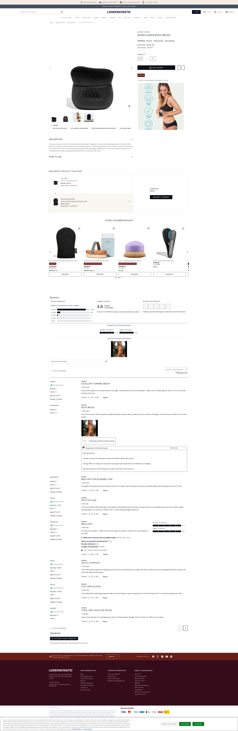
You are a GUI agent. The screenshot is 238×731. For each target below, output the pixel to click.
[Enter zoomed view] (129, 106)
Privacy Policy (112, 676)
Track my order (85, 690)
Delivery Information (87, 683)
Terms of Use (88, 729)
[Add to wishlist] (181, 67)
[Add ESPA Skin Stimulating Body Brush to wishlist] (114, 228)
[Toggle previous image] (50, 68)
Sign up (111, 656)
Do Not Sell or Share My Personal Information (59, 685)
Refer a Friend (139, 687)
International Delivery (87, 685)
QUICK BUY (65, 274)
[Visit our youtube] (166, 656)
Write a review (158, 41)
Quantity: (141, 54)
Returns (83, 681)
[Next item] (187, 252)
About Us (138, 674)
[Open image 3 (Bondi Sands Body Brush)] (77, 117)
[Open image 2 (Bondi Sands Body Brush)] (65, 117)
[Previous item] (50, 252)
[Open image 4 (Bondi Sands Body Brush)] (88, 117)
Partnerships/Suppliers (142, 685)
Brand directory (140, 678)
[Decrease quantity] (140, 58)
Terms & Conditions (114, 674)
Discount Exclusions (87, 678)
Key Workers (138, 690)
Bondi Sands (71, 22)
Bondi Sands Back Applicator (163, 261)
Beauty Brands (60, 22)
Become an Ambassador (142, 692)
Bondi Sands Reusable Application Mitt (63, 261)
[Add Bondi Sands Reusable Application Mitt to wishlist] (79, 228)
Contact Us (84, 687)
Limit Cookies (185, 724)
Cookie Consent (54, 682)
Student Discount (140, 694)
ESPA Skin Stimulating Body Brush (96, 261)
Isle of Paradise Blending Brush (129, 261)
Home (51, 22)
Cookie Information (114, 678)
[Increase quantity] (153, 58)
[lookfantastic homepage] (119, 12)
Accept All (198, 724)
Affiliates (137, 683)
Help (82, 674)
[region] (119, 724)
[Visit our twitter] (158, 656)
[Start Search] (62, 12)
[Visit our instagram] (162, 656)
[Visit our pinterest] (171, 656)
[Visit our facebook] (153, 656)
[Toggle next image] (131, 68)
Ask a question (170, 41)
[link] (218, 12)
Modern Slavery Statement (116, 681)
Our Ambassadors (140, 676)
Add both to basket (161, 197)
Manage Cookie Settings (169, 724)
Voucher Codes (140, 681)
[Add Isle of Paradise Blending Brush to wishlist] (148, 228)
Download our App (86, 676)
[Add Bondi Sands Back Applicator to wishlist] (183, 228)
